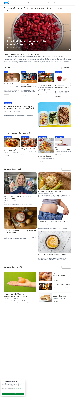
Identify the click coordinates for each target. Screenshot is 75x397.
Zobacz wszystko (66, 67)
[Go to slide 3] (69, 49)
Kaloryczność (40, 2)
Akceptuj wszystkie (13, 393)
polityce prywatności (17, 388)
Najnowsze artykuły (25, 2)
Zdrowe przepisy (33, 2)
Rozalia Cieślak (6, 86)
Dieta (55, 2)
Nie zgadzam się (13, 390)
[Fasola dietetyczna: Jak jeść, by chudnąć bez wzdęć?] (37, 32)
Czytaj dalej (7, 119)
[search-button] (67, 2)
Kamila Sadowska (58, 89)
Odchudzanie (50, 2)
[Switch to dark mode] (70, 3)
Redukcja (45, 2)
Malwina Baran (10, 47)
